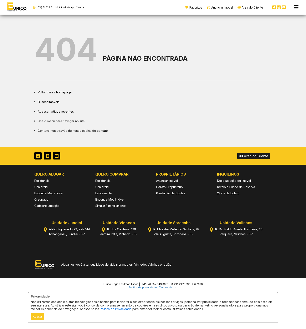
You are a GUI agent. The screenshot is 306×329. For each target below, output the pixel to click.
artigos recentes (62, 111)
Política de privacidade (143, 287)
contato (102, 131)
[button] (59, 7)
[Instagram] (279, 7)
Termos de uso (168, 287)
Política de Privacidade (116, 309)
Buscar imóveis (49, 102)
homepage (64, 92)
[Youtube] (284, 7)
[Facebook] (274, 7)
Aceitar (37, 316)
